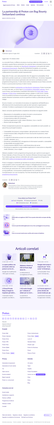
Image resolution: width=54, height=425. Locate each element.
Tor (3, 368)
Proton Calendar (6, 336)
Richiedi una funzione (27, 417)
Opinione (33, 5)
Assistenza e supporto (8, 395)
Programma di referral (8, 400)
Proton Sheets (6, 353)
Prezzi (29, 350)
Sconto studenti (6, 374)
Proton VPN (5, 341)
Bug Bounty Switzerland (29, 66)
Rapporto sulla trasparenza (27, 422)
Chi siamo (30, 363)
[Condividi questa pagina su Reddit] (44, 53)
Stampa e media (6, 403)
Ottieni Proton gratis (27, 206)
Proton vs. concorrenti (8, 380)
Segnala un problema (29, 415)
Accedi (46, 1)
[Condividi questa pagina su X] (42, 53)
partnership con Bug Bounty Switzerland (28, 87)
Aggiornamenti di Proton (9, 5)
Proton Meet (31, 336)
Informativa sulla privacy (7, 422)
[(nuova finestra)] (3, 318)
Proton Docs (5, 350)
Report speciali (6, 377)
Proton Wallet (5, 347)
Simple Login (31, 344)
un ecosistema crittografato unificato (34, 89)
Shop (29, 377)
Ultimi (18, 5)
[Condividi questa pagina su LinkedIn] (49, 53)
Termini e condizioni (17, 422)
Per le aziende (40, 5)
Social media (5, 392)
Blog (29, 383)
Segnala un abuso (17, 415)
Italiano (48, 415)
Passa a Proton (31, 353)
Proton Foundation (32, 371)
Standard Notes (32, 341)
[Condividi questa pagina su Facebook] (46, 53)
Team (29, 366)
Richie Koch (9, 51)
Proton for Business (33, 347)
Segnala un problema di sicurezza (11, 417)
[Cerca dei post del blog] (51, 5)
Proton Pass (5, 344)
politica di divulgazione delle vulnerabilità (21, 159)
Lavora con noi (31, 374)
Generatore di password (8, 363)
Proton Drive (12, 93)
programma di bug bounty (9, 68)
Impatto (30, 368)
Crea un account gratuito (36, 1)
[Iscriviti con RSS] (48, 5)
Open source (5, 371)
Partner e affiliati (6, 398)
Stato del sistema (6, 415)
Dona (29, 380)
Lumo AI (30, 339)
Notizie (23, 5)
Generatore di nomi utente (9, 366)
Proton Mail (40, 91)
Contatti (4, 406)
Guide (27, 5)
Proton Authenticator (33, 333)
